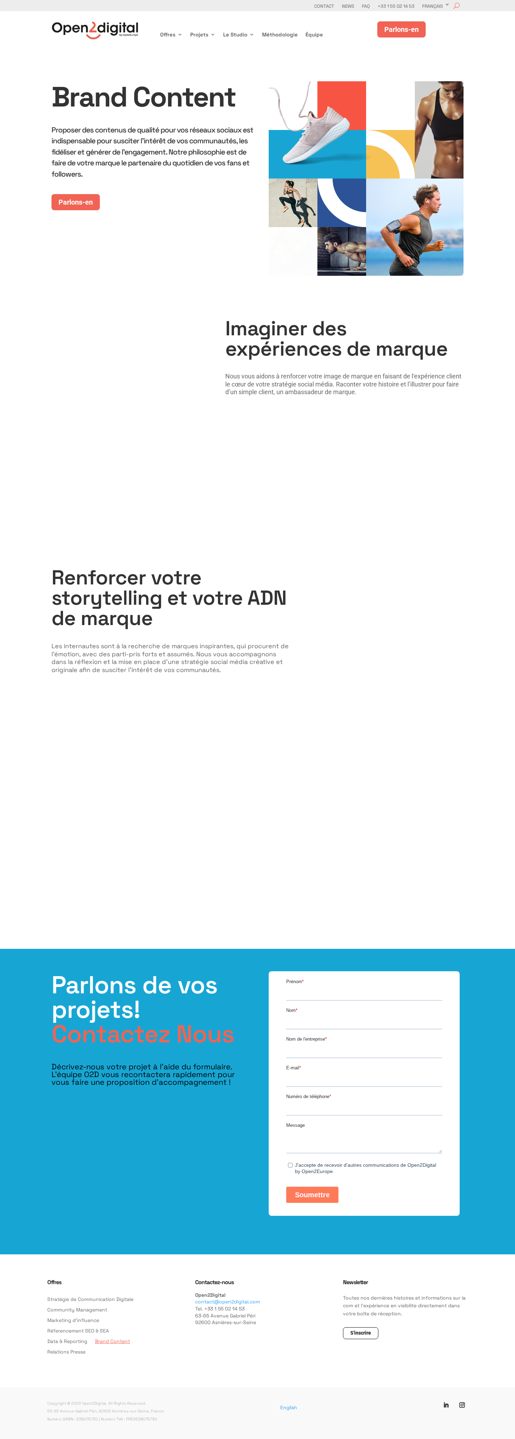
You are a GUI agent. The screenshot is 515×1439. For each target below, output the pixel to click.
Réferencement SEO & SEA (78, 1331)
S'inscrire (360, 1333)
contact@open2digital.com (227, 1301)
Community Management (77, 1310)
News (348, 6)
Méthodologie (280, 35)
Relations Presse (66, 1352)
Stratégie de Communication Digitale (90, 1299)
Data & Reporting (67, 1341)
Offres (168, 35)
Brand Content (112, 1341)
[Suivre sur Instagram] (462, 1405)
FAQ (366, 6)
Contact (324, 6)
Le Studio (235, 35)
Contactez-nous (214, 1282)
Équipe (314, 35)
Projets (199, 35)
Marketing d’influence (73, 1320)
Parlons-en (76, 202)
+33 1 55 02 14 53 (396, 6)
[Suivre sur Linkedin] (446, 1405)
